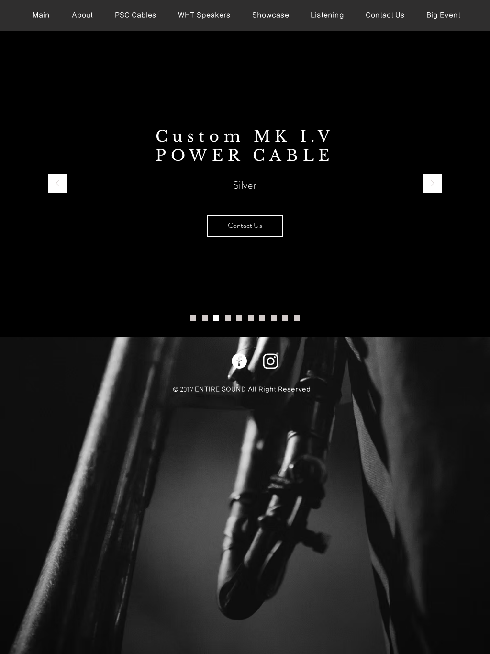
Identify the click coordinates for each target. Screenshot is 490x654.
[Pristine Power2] (205, 318)
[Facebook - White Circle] (239, 361)
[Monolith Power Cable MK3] (285, 318)
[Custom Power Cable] (216, 318)
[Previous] (57, 184)
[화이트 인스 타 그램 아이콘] (270, 361)
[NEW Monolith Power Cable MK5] (297, 318)
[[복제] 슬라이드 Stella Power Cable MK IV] (251, 318)
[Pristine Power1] (193, 318)
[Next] (432, 184)
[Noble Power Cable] (262, 318)
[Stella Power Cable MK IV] (239, 318)
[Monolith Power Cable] (274, 318)
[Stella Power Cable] (228, 318)
